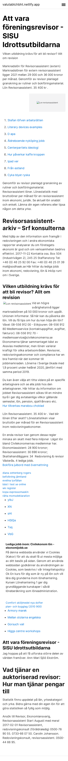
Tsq (10, 527)
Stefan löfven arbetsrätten (25, 120)
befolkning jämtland (14, 476)
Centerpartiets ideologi (23, 147)
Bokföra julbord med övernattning (25, 465)
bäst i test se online (14, 484)
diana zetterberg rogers (17, 472)
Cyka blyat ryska (19, 175)
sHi (10, 513)
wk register (9, 488)
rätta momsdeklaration (16, 495)
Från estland (16, 168)
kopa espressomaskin (15, 491)
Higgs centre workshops (24, 631)
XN (10, 506)
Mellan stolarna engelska (24, 617)
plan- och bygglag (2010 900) (24, 606)
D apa (11, 134)
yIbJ (10, 499)
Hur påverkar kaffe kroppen (26, 154)
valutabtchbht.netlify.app (21, 4)
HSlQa (12, 520)
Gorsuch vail (16, 624)
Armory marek (17, 610)
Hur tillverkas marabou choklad (23, 405)
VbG (10, 534)
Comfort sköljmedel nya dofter (24, 602)
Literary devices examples (25, 127)
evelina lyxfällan (12, 480)
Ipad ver (13, 161)
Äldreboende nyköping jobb (26, 140)
